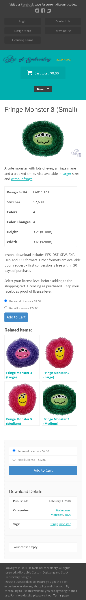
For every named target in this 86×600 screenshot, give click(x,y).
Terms (57, 595)
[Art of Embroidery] (43, 58)
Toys (68, 515)
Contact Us (63, 21)
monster (65, 524)
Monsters (57, 515)
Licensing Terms (22, 40)
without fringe (21, 179)
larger (66, 173)
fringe (54, 524)
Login (22, 21)
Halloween (63, 510)
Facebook (27, 4)
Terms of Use (62, 31)
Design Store (22, 31)
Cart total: (46, 73)
